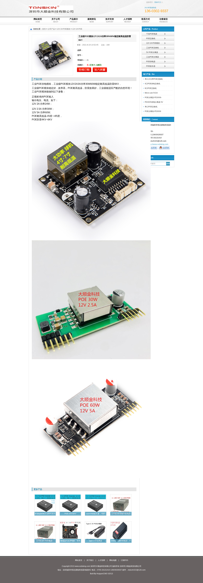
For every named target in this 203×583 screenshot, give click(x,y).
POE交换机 (150, 38)
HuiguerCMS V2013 (105, 574)
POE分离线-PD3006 (153, 111)
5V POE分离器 (152, 52)
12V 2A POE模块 (153, 43)
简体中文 (157, 2)
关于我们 (90, 560)
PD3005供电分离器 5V (154, 102)
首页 (44, 29)
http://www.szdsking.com (158, 144)
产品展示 (74, 20)
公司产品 (51, 29)
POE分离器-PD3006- (153, 97)
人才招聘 (127, 20)
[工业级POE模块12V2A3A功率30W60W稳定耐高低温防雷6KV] (52, 55)
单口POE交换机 (151, 107)
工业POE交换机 (152, 48)
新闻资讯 (92, 20)
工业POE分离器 (152, 57)
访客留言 (163, 20)
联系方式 (145, 20)
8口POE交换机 (151, 88)
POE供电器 (150, 61)
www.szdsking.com (82, 566)
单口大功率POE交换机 (154, 79)
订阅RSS (124, 560)
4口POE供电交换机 (152, 84)
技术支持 (110, 20)
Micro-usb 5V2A (151, 93)
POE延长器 (150, 66)
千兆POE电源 (151, 34)
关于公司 (56, 20)
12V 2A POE (77, 29)
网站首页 (38, 20)
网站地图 (113, 560)
